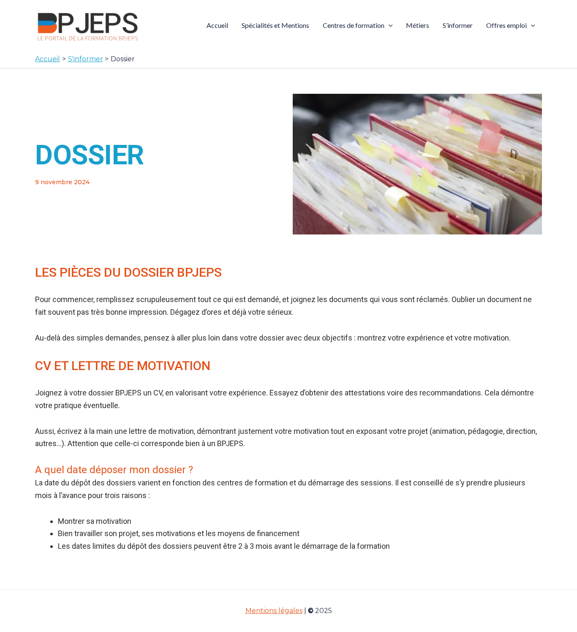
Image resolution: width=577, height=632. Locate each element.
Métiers (417, 25)
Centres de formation (353, 25)
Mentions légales (273, 611)
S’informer (458, 25)
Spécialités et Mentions (275, 25)
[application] (388, 25)
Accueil (217, 25)
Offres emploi (506, 25)
